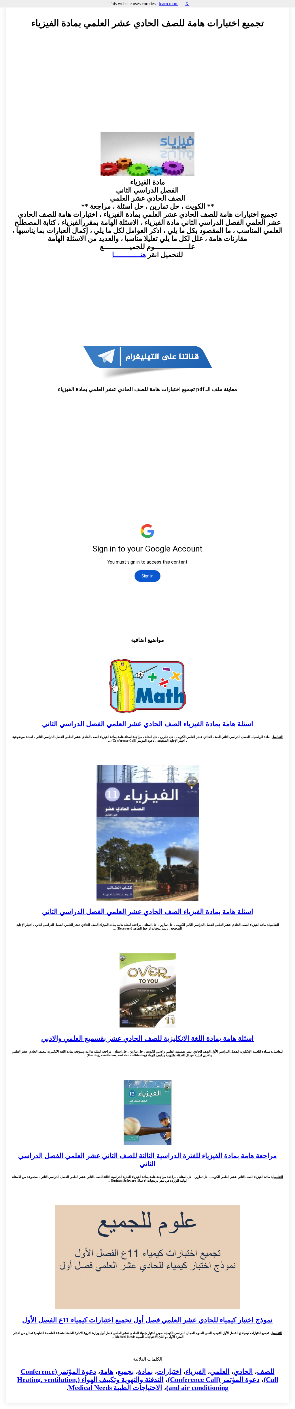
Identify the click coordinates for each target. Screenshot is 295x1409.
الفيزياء (196, 1371)
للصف (266, 1371)
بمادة (145, 1371)
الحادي (243, 1371)
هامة (107, 1371)
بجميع (126, 1371)
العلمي (220, 1371)
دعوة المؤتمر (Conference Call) (214, 1379)
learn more (168, 3)
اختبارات (169, 1371)
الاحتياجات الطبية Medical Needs (115, 1387)
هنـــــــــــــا (129, 254)
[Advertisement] (147, 85)
